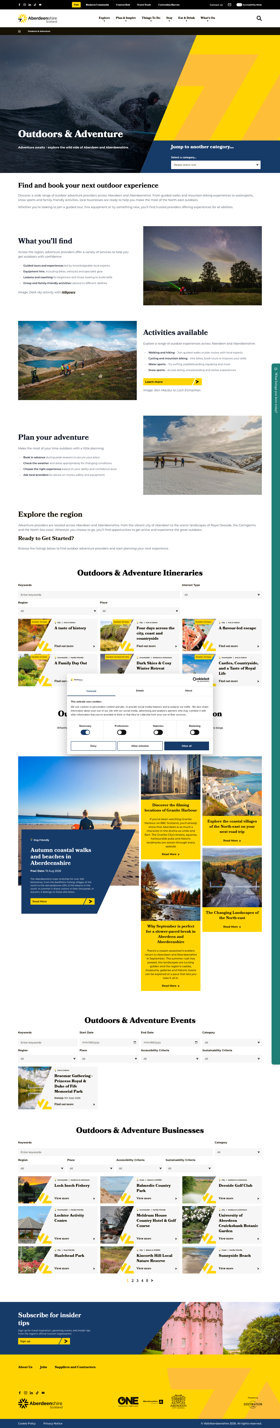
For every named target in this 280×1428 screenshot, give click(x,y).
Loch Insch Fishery (72, 1186)
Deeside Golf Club (235, 1186)
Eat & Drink (186, 18)
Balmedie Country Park (154, 1188)
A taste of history (70, 628)
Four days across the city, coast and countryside (156, 633)
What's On (208, 18)
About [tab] (188, 690)
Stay (169, 18)
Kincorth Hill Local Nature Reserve (154, 1258)
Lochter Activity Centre (69, 1218)
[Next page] (152, 1280)
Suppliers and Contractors (75, 1367)
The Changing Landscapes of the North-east (232, 915)
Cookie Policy (27, 1423)
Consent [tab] (91, 691)
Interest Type (191, 585)
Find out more (64, 646)
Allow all (187, 746)
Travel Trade (144, 5)
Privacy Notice (52, 1423)
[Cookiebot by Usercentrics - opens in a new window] (195, 679)
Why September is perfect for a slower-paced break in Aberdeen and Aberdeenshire (171, 934)
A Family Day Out (70, 663)
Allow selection (140, 746)
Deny (93, 746)
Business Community (97, 5)
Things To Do (151, 18)
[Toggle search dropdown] (259, 18)
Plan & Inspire (126, 18)
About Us (25, 1367)
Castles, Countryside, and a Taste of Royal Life (238, 668)
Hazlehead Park (69, 1256)
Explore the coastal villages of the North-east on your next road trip (232, 826)
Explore (104, 18)
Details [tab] (140, 690)
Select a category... (183, 157)
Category (208, 1032)
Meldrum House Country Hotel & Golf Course (156, 1221)
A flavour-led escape (237, 628)
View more (61, 1198)
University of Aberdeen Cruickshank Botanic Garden (238, 1224)
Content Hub (123, 5)
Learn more (154, 382)
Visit (76, 5)
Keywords (25, 585)
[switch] (121, 732)
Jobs (43, 1367)
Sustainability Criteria (217, 1050)
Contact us (216, 4)
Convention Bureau (169, 5)
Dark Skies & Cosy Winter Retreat (154, 666)
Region (23, 602)
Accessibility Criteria (155, 1050)
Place (103, 602)
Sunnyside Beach (235, 1256)
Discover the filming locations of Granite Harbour (171, 808)
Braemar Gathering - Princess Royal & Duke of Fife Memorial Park (73, 1084)
